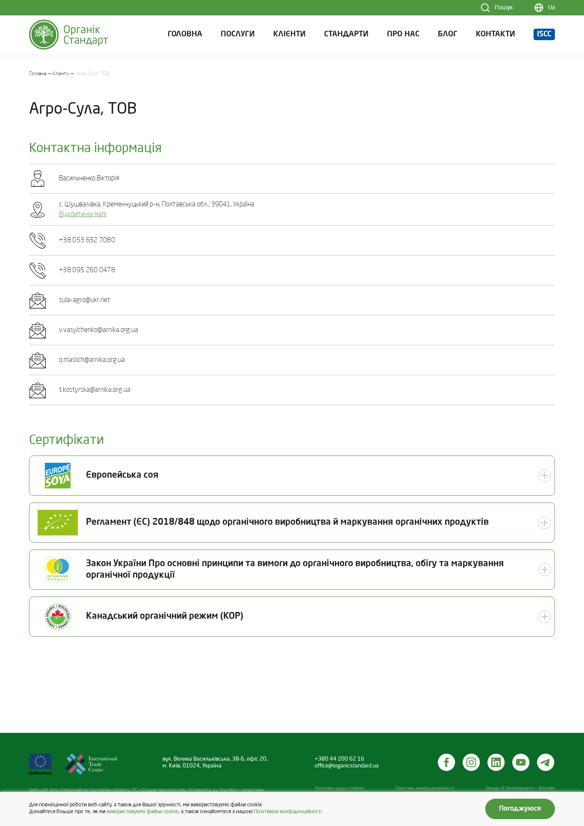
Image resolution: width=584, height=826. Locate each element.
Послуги (238, 34)
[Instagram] (472, 762)
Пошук (504, 8)
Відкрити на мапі (82, 214)
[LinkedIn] (496, 762)
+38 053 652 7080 (87, 240)
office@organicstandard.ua (347, 766)
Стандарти (346, 34)
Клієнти (289, 34)
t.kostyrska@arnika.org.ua (94, 390)
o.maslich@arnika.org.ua (92, 360)
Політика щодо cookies (339, 788)
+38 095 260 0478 (87, 270)
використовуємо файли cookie (142, 811)
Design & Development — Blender (520, 788)
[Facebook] (447, 762)
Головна (185, 34)
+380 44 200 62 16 (339, 759)
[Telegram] (546, 762)
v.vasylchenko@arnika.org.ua (98, 330)
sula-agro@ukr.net (84, 300)
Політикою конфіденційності (288, 811)
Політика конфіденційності (424, 788)
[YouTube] (521, 762)
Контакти (495, 34)
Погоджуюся (520, 808)
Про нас (403, 34)
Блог (447, 34)
